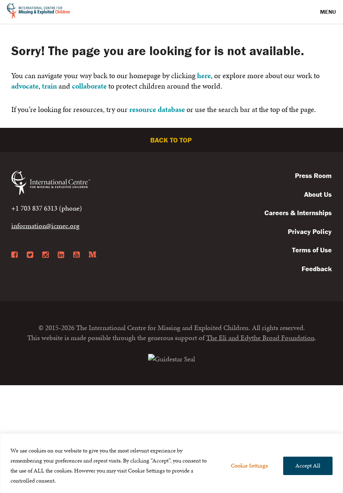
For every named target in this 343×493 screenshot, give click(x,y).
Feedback (317, 268)
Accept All (307, 466)
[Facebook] (14, 255)
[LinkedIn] (61, 255)
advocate (24, 86)
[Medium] (92, 255)
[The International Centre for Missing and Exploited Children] (171, 358)
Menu (329, 11)
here (204, 75)
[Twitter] (30, 255)
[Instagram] (45, 255)
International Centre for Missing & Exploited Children (39, 12)
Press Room (313, 175)
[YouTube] (76, 255)
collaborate (89, 86)
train (49, 86)
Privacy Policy (310, 231)
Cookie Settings (249, 466)
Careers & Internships (298, 212)
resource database (157, 109)
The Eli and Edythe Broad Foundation (260, 338)
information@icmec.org (45, 226)
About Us (318, 194)
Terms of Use (312, 249)
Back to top (171, 140)
